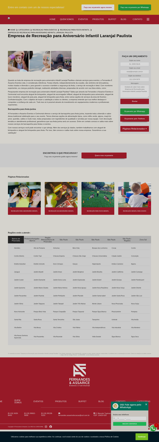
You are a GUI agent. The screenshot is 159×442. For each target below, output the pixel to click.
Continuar (142, 437)
